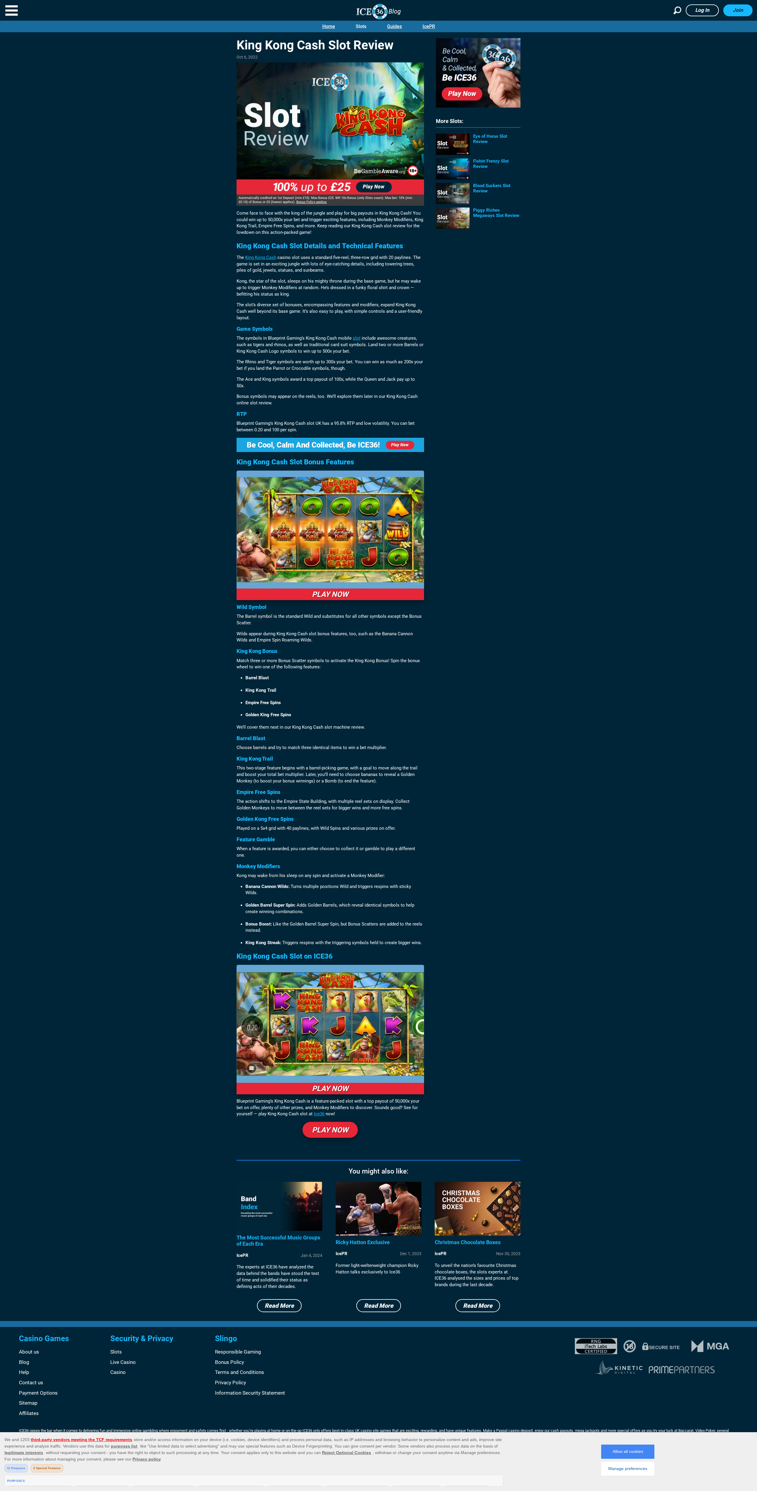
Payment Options (38, 1393)
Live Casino (123, 1362)
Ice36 (319, 1113)
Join (738, 10)
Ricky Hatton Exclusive (363, 1242)
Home (328, 26)
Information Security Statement (250, 1393)
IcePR (429, 26)
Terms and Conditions (239, 1372)
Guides (394, 26)
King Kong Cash (260, 257)
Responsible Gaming (238, 1352)
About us (29, 1352)
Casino (118, 1372)
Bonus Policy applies (311, 202)
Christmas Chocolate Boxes (468, 1242)
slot (356, 338)
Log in (702, 10)
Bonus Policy (229, 1362)
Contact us (31, 1382)
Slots (361, 26)
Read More (279, 1305)
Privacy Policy (230, 1382)
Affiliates (29, 1413)
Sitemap (28, 1403)
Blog (24, 1362)
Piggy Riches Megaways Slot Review (496, 213)
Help (24, 1372)
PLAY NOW (330, 594)
